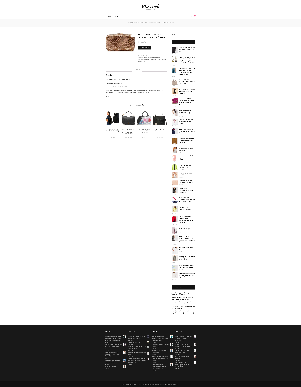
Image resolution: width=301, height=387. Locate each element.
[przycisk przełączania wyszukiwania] (191, 16)
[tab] (137, 70)
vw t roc (143, 61)
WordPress (176, 384)
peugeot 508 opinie (156, 59)
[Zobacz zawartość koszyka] (194, 16)
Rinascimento (147, 57)
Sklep (109, 16)
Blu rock (150, 6)
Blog (116, 16)
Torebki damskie (155, 57)
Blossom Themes (159, 384)
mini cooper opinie (145, 59)
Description (137, 69)
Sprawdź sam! (144, 47)
